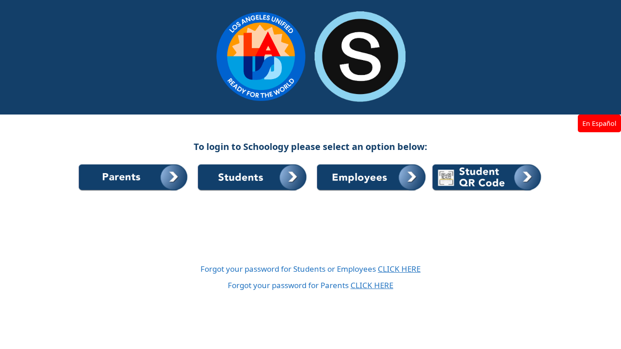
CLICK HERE (399, 269)
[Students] (253, 191)
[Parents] (134, 191)
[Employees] (373, 191)
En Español (599, 123)
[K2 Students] (487, 191)
